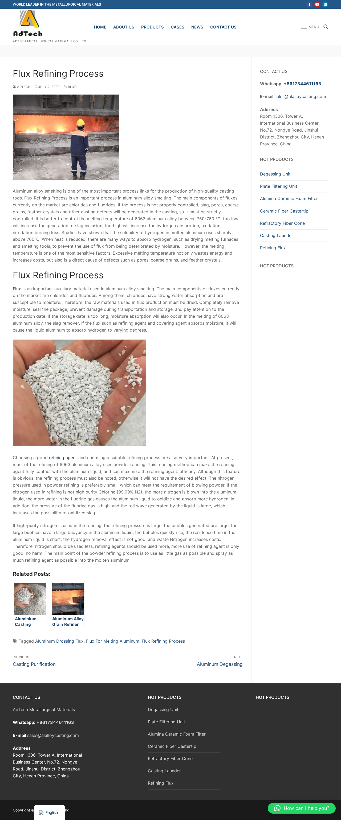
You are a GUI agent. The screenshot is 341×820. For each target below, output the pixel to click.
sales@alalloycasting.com (300, 96)
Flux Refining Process (163, 641)
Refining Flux (273, 247)
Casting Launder (276, 235)
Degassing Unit (275, 174)
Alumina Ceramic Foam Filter (289, 198)
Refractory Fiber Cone (282, 223)
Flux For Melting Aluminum (112, 641)
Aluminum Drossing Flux (59, 641)
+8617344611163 (302, 83)
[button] (302, 808)
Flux (17, 288)
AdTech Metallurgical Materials (44, 709)
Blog (72, 87)
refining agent (63, 457)
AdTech (23, 87)
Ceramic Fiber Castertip (284, 211)
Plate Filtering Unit (278, 186)
